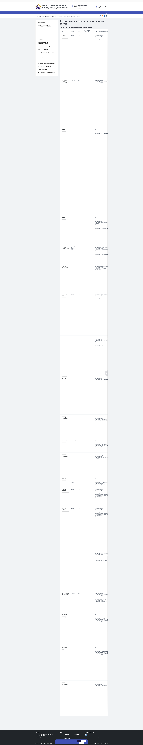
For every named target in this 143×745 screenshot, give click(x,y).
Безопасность (67, 738)
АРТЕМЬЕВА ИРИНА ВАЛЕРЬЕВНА (64, 377)
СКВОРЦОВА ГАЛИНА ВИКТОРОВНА (64, 81)
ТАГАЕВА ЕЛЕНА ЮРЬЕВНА (65, 337)
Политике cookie (59, 742)
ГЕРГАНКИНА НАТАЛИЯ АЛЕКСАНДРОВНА (65, 480)
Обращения (76, 734)
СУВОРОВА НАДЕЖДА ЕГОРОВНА (64, 219)
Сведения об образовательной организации (67, 736)
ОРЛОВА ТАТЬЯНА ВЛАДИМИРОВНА (65, 131)
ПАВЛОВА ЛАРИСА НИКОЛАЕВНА (64, 455)
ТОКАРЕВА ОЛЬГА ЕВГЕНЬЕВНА (65, 553)
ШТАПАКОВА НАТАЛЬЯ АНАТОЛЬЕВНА (65, 442)
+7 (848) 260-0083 (77, 6)
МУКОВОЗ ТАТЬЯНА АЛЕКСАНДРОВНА (65, 490)
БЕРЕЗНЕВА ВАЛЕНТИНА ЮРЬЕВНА (64, 295)
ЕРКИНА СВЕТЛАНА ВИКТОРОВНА (64, 683)
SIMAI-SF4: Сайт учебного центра (101, 743)
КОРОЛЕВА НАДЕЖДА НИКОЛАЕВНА (64, 417)
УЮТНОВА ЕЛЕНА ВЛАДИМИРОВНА (65, 594)
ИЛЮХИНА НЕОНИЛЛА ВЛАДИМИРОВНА (65, 509)
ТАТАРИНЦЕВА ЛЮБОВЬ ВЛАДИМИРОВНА (65, 247)
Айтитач (105, 737)
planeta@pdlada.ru (40, 737)
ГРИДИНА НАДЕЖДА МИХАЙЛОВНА (65, 266)
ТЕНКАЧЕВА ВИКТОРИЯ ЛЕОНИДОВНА (65, 616)
